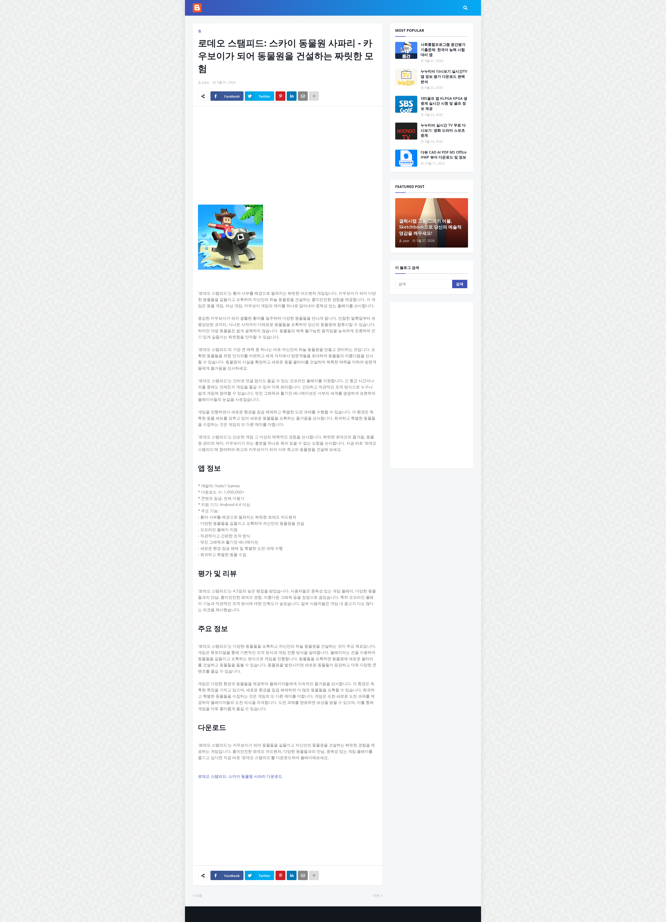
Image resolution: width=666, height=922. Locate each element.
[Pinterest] (280, 96)
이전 (376, 895)
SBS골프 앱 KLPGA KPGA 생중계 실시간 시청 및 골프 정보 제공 (444, 103)
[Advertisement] (287, 149)
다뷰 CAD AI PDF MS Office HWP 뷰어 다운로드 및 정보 (443, 155)
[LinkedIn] (292, 96)
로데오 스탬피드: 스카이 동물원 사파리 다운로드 (240, 776)
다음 (198, 895)
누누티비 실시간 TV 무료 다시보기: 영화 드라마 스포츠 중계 (443, 130)
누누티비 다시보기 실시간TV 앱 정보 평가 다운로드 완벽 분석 (444, 76)
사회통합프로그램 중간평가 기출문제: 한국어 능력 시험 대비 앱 (443, 49)
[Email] (303, 96)
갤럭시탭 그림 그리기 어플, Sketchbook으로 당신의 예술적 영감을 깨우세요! (430, 227)
